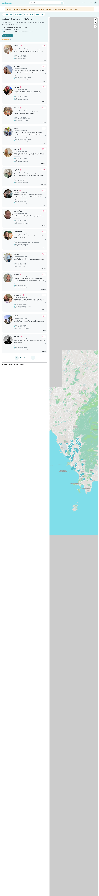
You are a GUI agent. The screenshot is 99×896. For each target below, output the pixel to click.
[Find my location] (95, 26)
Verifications (29, 14)
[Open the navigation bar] (95, 2)
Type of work (9, 14)
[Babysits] (7, 2)
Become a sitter (87, 2)
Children (19, 14)
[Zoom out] (95, 22)
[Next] (33, 358)
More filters (40, 14)
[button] (75, 469)
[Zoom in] (95, 19)
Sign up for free (7, 35)
